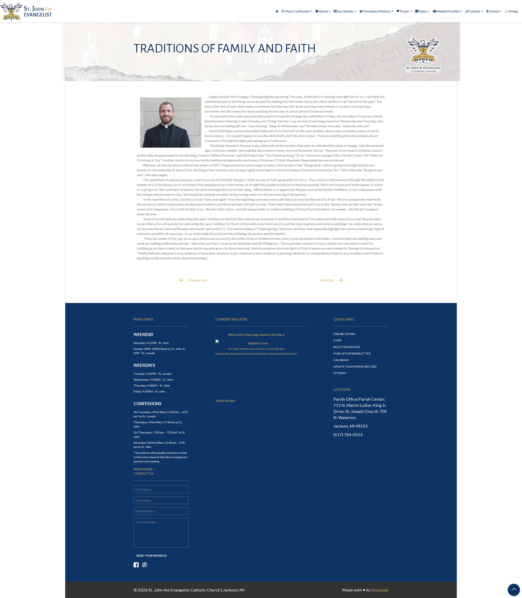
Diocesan (379, 589)
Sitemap (339, 373)
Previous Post (197, 280)
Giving (513, 11)
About (323, 11)
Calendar (340, 360)
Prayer (404, 11)
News (423, 11)
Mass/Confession (297, 11)
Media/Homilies (447, 11)
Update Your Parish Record (355, 366)
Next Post (327, 280)
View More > (144, 469)
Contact (474, 11)
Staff (337, 340)
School (494, 11)
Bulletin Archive (346, 347)
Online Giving (344, 334)
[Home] (277, 11)
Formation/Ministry (377, 11)
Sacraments (345, 11)
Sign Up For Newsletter (351, 353)
